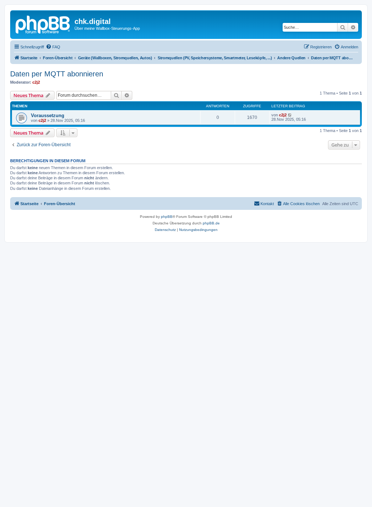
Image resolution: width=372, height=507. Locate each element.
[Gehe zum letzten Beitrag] (290, 115)
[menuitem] (53, 47)
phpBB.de (211, 223)
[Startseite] (43, 23)
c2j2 (36, 82)
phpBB (167, 217)
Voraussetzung (47, 115)
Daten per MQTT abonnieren (56, 74)
